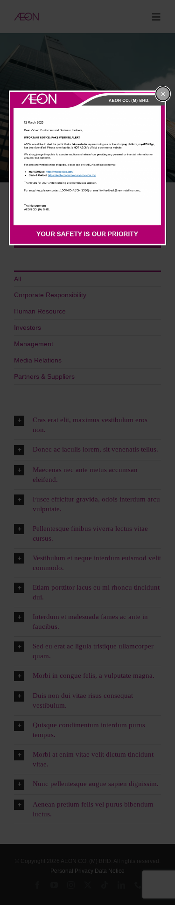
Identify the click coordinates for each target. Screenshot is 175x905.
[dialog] (88, 167)
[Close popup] (163, 94)
